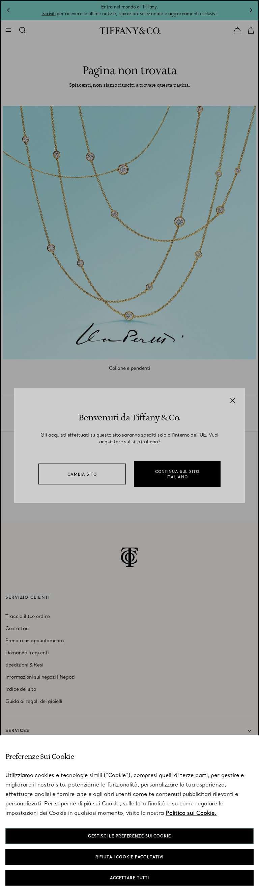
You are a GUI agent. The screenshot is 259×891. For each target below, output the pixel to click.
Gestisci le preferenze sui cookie (129, 836)
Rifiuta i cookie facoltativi (129, 857)
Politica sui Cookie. (191, 812)
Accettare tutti (129, 877)
